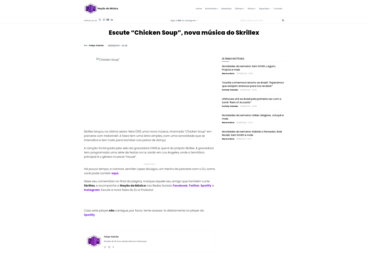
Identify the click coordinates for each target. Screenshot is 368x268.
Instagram (92, 190)
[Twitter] (99, 19)
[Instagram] (103, 19)
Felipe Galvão (96, 45)
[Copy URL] (274, 45)
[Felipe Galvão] (94, 241)
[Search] (283, 20)
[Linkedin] (112, 19)
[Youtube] (108, 19)
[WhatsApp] (241, 45)
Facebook (180, 186)
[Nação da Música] (101, 8)
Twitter (194, 186)
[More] (281, 45)
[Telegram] (261, 45)
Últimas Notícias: (233, 58)
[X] (248, 45)
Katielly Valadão (230, 90)
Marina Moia (228, 73)
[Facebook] (254, 45)
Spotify (206, 186)
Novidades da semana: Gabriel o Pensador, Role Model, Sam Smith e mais (252, 133)
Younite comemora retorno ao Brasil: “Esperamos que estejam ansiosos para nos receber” (253, 84)
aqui (114, 173)
